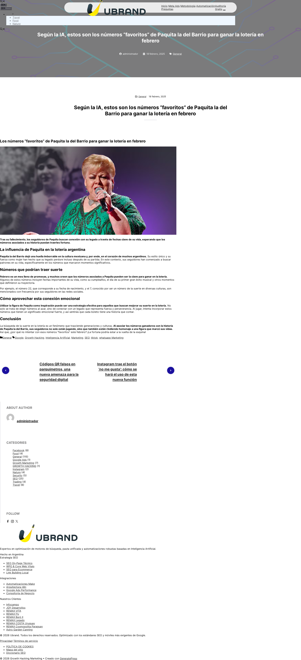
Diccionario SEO (16, 652)
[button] (2, 1)
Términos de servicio (25, 640)
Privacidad (6, 640)
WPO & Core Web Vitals (20, 566)
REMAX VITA (13, 610)
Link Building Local (17, 572)
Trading (17, 481)
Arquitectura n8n (16, 587)
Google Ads (20, 459)
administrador (27, 421)
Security (17, 475)
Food (15, 20)
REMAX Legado (15, 620)
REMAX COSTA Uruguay (20, 623)
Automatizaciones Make (20, 583)
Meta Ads (174, 6)
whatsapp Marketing (111, 337)
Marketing (77, 337)
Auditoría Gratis (220, 7)
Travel (16, 17)
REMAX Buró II (14, 617)
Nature (17, 23)
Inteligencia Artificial (58, 337)
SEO (87, 337)
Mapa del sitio (14, 649)
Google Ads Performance (21, 590)
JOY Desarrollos (15, 607)
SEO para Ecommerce (19, 569)
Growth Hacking (34, 337)
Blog (9, 14)
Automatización (205, 6)
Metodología (187, 6)
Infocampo (12, 604)
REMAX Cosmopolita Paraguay (24, 626)
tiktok (94, 337)
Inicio (164, 6)
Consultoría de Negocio (20, 593)
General (177, 53)
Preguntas (167, 9)
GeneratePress (68, 658)
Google (19, 337)
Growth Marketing (23, 462)
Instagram (18, 469)
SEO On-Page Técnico (19, 563)
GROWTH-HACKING (24, 466)
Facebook (18, 450)
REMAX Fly (12, 613)
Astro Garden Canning (19, 629)
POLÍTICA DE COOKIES (20, 646)
